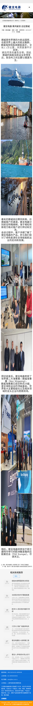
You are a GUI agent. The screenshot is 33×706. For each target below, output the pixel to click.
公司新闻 (23, 20)
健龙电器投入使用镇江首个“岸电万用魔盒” (17, 564)
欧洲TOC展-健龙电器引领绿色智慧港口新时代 (19, 566)
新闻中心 (17, 20)
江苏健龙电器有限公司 (8, 20)
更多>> (16, 576)
